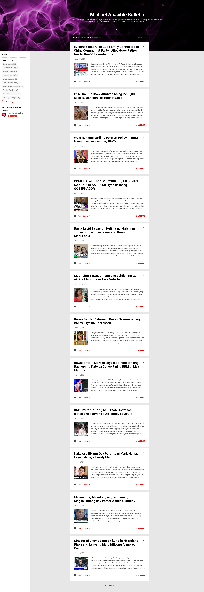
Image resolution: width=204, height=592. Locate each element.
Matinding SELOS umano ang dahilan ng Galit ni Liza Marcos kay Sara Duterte (106, 277)
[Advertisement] (157, 67)
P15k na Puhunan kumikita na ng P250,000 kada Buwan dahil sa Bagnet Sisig (105, 96)
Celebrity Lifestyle (11, 98)
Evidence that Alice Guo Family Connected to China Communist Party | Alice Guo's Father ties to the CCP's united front (106, 50)
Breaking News (10, 72)
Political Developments (13, 86)
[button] (143, 46)
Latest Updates (10, 79)
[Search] (163, 6)
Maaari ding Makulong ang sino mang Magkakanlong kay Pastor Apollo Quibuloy (104, 499)
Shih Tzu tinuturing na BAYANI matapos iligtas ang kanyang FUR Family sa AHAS (103, 412)
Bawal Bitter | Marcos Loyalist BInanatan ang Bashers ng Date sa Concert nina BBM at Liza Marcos (106, 366)
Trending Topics (10, 90)
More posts (109, 585)
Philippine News (10, 68)
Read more (140, 82)
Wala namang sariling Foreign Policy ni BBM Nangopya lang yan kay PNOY (106, 139)
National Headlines (11, 83)
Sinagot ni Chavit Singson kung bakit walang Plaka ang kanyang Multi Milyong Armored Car (106, 544)
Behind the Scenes (11, 94)
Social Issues (9, 64)
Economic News (10, 75)
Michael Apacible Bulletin (117, 14)
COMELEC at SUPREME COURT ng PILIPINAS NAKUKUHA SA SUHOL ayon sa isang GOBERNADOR (106, 184)
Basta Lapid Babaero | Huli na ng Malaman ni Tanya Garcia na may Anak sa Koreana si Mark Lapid (106, 232)
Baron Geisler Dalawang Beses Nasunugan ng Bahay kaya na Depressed (107, 321)
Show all (142, 37)
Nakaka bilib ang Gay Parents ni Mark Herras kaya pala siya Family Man (106, 455)
